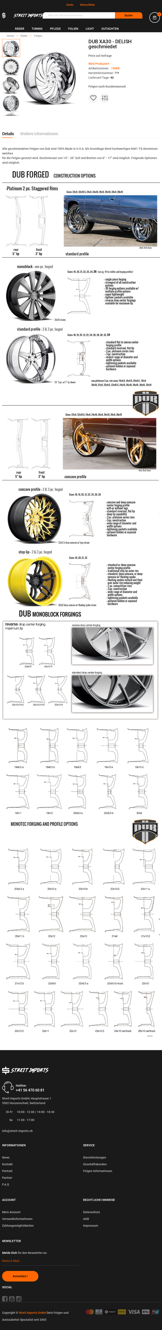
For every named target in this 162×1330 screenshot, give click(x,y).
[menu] (88, 29)
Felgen (38, 35)
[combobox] (92, 15)
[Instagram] (20, 1298)
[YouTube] (12, 1298)
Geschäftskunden (95, 1164)
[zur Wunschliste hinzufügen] (93, 98)
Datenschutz (91, 1212)
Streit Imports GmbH (33, 1312)
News (5, 1157)
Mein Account (11, 1212)
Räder (24, 35)
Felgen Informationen (97, 1171)
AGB (86, 1219)
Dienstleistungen (94, 1157)
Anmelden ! (20, 1276)
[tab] (8, 133)
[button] (11, 66)
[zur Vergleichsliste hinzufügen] (104, 98)
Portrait (7, 1171)
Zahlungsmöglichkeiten (18, 1225)
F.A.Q (5, 1184)
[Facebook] (5, 1298)
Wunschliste (87, 4)
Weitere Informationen (39, 133)
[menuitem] (19, 29)
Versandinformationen (17, 1219)
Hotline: (21, 1085)
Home (11, 35)
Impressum (90, 1225)
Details (8, 133)
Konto (69, 4)
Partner (7, 1177)
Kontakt (7, 1164)
